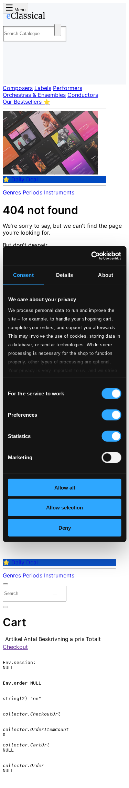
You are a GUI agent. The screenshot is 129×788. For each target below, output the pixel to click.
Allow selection (64, 507)
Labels (42, 88)
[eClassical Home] (63, 17)
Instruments (59, 192)
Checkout (15, 646)
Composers (18, 88)
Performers (67, 88)
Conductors (82, 94)
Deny (64, 527)
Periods (32, 192)
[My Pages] (12, 73)
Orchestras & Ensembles (34, 94)
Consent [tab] (23, 275)
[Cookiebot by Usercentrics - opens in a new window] (92, 255)
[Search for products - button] (57, 30)
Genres (12, 192)
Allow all (64, 487)
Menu (19, 9)
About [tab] (105, 275)
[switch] (111, 414)
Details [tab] (64, 275)
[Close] (5, 584)
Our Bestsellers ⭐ (26, 101)
